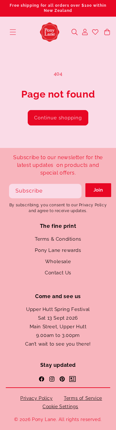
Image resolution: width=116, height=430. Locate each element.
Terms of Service (83, 398)
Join (98, 190)
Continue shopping (58, 118)
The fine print (58, 226)
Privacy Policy (36, 398)
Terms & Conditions (58, 239)
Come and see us (58, 296)
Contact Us (58, 273)
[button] (13, 32)
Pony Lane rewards (58, 250)
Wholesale (58, 261)
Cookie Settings (60, 406)
